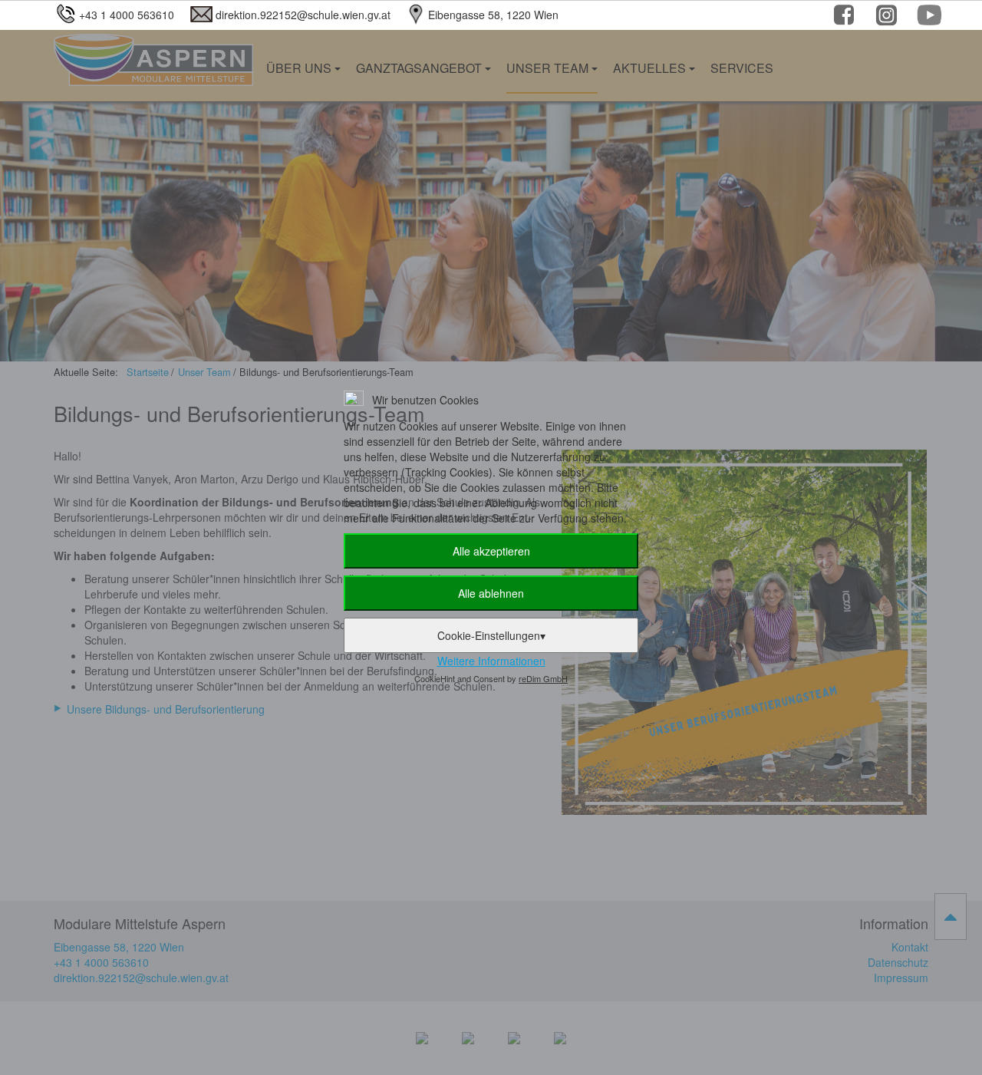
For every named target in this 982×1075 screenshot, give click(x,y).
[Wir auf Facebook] (845, 18)
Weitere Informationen (491, 660)
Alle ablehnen (491, 593)
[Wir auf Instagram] (888, 18)
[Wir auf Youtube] (930, 18)
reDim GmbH (543, 678)
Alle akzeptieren (491, 551)
